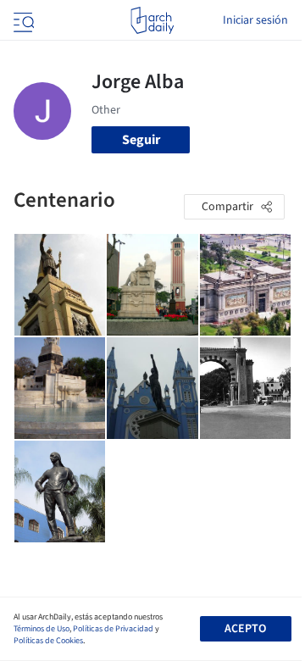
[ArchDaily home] (152, 20)
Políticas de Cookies (48, 641)
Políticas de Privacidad (113, 629)
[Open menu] (22, 20)
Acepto (245, 628)
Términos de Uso (41, 629)
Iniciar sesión (255, 20)
